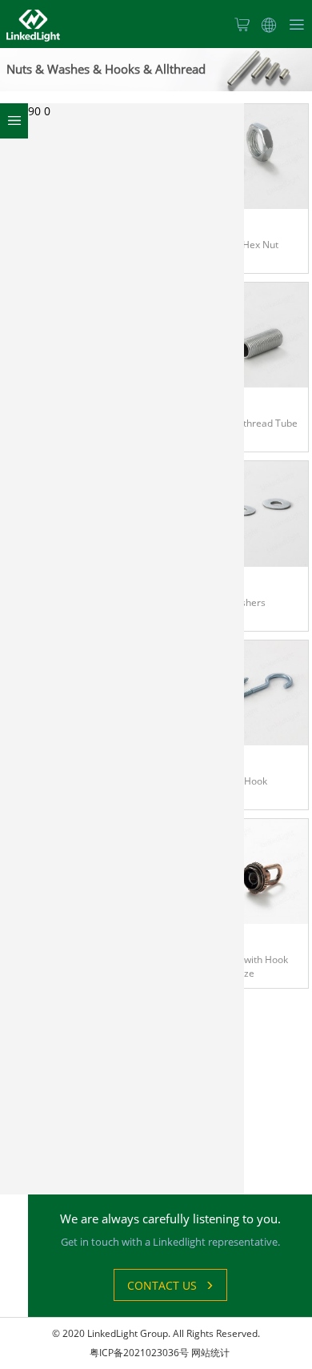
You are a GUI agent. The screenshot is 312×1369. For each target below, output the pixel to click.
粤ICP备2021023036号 (139, 1352)
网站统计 (210, 1352)
